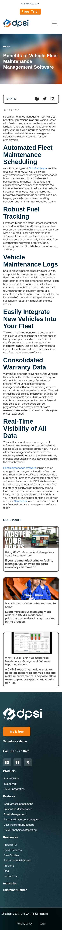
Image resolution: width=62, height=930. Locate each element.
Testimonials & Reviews (17, 860)
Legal (42, 923)
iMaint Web (10, 783)
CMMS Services (13, 850)
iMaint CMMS (11, 778)
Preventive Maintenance (18, 809)
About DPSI (10, 844)
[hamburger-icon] (54, 23)
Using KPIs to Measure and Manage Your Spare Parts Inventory (29, 553)
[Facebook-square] (17, 762)
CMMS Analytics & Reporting (20, 830)
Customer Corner (15, 890)
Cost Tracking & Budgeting (19, 824)
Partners (9, 865)
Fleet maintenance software (19, 468)
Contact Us (10, 876)
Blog (6, 871)
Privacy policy (24, 923)
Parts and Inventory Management (23, 819)
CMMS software (38, 168)
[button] (37, 99)
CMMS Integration (14, 789)
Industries (10, 883)
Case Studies (11, 855)
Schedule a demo (15, 741)
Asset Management (15, 814)
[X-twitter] (28, 762)
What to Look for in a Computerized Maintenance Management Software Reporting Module (27, 661)
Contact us (20, 501)
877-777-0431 (20, 751)
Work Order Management (18, 804)
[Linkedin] (7, 762)
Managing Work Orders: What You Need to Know (30, 605)
